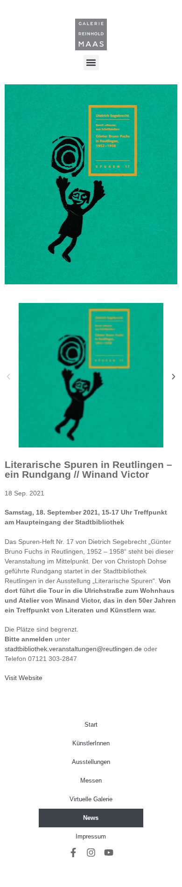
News (90, 817)
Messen (91, 780)
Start (91, 724)
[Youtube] (108, 852)
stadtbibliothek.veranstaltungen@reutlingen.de (73, 649)
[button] (91, 62)
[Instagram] (91, 852)
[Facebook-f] (73, 852)
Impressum (91, 836)
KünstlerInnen (91, 743)
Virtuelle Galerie (91, 799)
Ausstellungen (91, 761)
